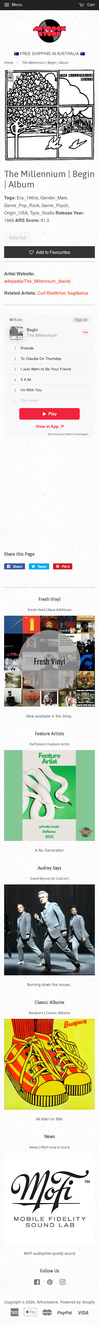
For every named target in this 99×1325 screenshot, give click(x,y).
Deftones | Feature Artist (49, 744)
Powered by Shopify (77, 1302)
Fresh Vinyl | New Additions (50, 609)
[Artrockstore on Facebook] (37, 1283)
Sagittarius (77, 293)
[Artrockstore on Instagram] (62, 1283)
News (49, 1136)
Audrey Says (49, 867)
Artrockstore (47, 1302)
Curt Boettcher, (52, 293)
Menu (16, 4)
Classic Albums (49, 1002)
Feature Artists (49, 733)
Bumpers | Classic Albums (49, 1013)
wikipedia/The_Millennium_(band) (37, 281)
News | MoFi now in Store (49, 1147)
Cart (90, 4)
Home (8, 62)
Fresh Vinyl (49, 599)
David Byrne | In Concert (49, 878)
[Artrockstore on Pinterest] (50, 1283)
